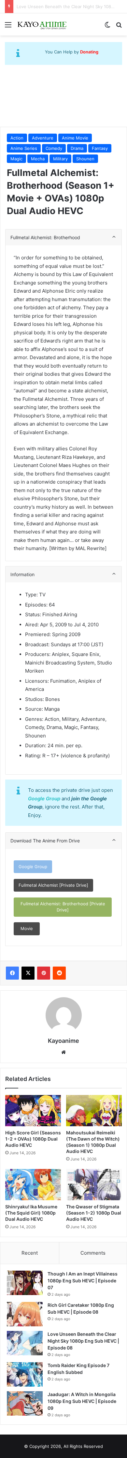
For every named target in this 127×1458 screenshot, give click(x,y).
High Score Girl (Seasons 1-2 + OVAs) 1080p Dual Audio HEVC (33, 1139)
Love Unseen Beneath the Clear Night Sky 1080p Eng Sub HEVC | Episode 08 (83, 1340)
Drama (77, 148)
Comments (93, 1253)
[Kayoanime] (42, 24)
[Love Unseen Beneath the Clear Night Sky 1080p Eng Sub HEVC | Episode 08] (25, 1343)
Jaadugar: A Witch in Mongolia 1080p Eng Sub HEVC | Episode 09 (82, 1401)
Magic (16, 158)
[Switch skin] (107, 27)
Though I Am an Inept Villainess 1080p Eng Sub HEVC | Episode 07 (83, 1280)
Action (16, 137)
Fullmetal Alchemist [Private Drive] (53, 885)
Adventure (42, 137)
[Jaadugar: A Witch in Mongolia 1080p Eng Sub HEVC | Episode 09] (25, 1403)
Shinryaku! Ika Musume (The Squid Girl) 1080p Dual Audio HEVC (31, 1213)
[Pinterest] (43, 973)
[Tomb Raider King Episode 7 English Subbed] (25, 1374)
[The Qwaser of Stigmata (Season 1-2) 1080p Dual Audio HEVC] (94, 1184)
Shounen (85, 158)
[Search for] (119, 27)
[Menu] (8, 27)
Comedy (54, 148)
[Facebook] (12, 973)
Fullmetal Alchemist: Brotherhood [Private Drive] (63, 907)
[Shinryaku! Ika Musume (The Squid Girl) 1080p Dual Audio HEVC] (33, 1184)
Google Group (33, 866)
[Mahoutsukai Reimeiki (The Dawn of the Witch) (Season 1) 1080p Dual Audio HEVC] (94, 1110)
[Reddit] (59, 973)
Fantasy (100, 148)
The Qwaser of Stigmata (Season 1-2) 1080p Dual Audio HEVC (93, 1213)
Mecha (38, 158)
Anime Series (23, 148)
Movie (27, 928)
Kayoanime (63, 1040)
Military (60, 158)
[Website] (63, 1052)
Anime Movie (75, 137)
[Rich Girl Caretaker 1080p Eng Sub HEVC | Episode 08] (25, 1314)
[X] (28, 973)
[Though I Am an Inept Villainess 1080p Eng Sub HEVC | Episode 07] (25, 1283)
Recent (29, 1253)
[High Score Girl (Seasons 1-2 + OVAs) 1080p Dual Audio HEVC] (33, 1110)
